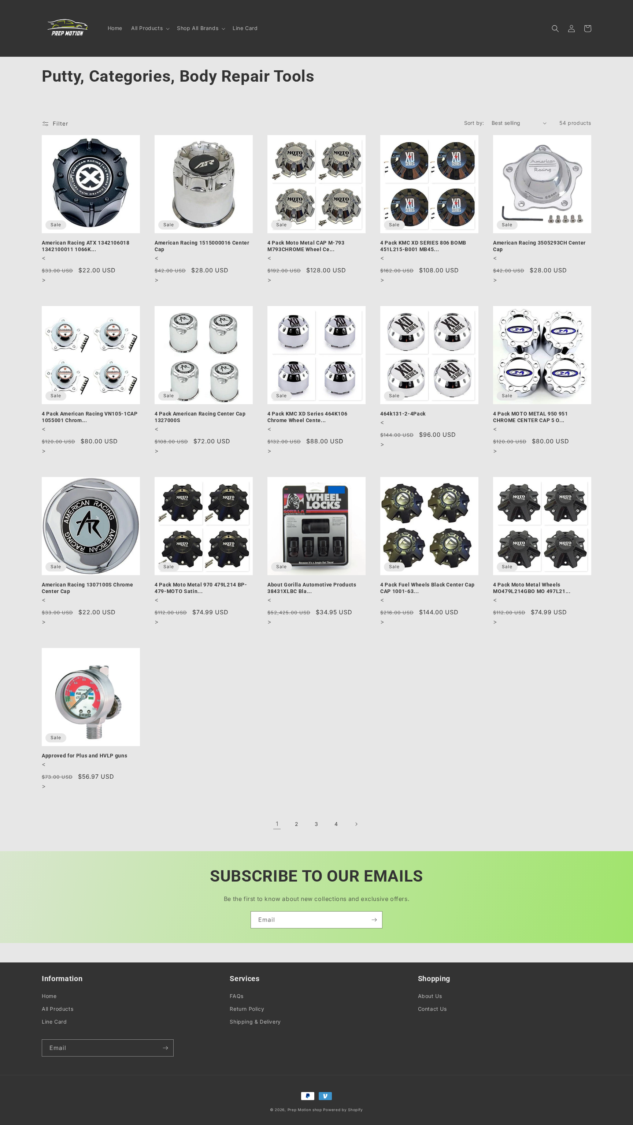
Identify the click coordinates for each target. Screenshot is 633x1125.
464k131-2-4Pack (403, 414)
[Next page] (356, 824)
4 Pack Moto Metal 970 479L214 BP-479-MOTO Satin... (201, 588)
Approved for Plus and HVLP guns (84, 756)
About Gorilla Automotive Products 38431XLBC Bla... (311, 588)
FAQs (236, 996)
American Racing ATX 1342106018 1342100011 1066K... (86, 246)
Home (49, 996)
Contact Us (432, 1009)
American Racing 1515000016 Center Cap (202, 246)
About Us (430, 996)
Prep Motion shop (305, 1109)
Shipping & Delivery (255, 1021)
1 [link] (277, 823)
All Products (57, 1009)
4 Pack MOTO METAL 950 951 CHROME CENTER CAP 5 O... (530, 417)
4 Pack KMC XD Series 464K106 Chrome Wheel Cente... (307, 417)
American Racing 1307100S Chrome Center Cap (87, 588)
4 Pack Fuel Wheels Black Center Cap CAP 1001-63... (427, 588)
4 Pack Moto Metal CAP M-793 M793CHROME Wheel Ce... (306, 246)
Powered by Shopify (343, 1109)
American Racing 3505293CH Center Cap (539, 246)
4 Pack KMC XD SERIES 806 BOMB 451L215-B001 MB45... (423, 246)
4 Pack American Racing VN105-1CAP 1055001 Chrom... (90, 417)
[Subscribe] (374, 919)
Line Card (54, 1021)
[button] (150, 28)
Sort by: (474, 123)
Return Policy (247, 1009)
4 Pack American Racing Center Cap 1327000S (200, 417)
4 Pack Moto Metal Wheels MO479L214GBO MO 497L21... (532, 588)
